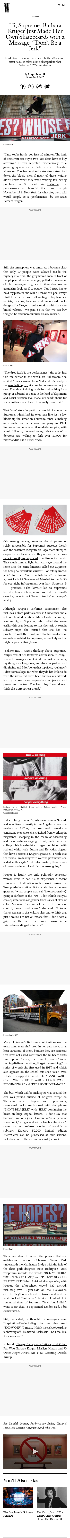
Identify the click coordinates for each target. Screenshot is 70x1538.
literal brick (34, 440)
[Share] (22, 86)
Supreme (9, 415)
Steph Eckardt (36, 74)
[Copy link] (39, 86)
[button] (35, 1451)
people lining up (18, 385)
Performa (53, 184)
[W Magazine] (6, 7)
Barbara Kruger (12, 201)
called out (48, 567)
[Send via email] (47, 86)
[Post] (31, 86)
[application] (35, 1451)
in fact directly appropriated (20, 558)
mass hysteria (46, 626)
